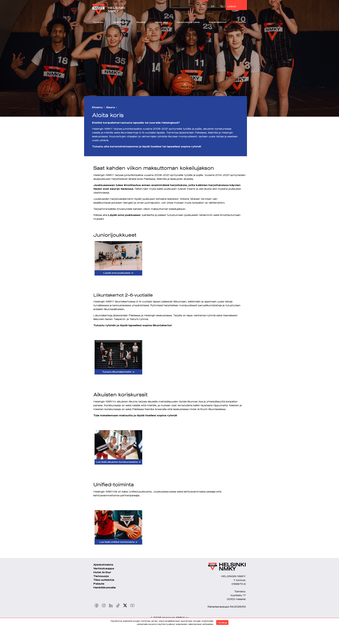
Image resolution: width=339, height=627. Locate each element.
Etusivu (97, 107)
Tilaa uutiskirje (103, 579)
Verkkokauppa (103, 568)
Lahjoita (231, 6)
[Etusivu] (108, 7)
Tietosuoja (101, 576)
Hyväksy (222, 622)
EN (212, 6)
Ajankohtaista (103, 564)
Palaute (98, 583)
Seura (110, 107)
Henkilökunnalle (104, 587)
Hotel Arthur (102, 572)
